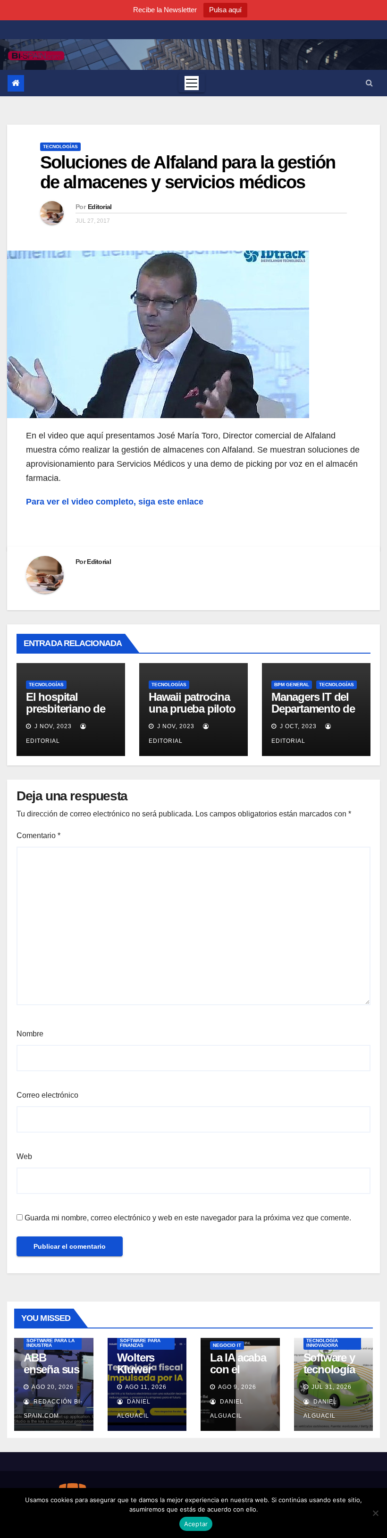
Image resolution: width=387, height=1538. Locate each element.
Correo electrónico (47, 1095)
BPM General (291, 684)
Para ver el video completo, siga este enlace (114, 501)
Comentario (38, 836)
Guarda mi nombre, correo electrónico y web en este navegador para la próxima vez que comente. (188, 1218)
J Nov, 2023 (52, 726)
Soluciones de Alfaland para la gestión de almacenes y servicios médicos (187, 172)
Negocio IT (227, 1345)
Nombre (30, 1034)
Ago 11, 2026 (146, 1387)
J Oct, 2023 (297, 726)
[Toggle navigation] (191, 83)
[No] (375, 1513)
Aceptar (196, 1524)
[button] (369, 83)
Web (24, 1156)
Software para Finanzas (140, 1343)
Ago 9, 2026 (237, 1387)
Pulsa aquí (225, 10)
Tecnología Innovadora (322, 1343)
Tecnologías (60, 146)
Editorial (100, 206)
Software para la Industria (50, 1343)
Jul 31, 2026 (331, 1387)
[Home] (16, 83)
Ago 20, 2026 (53, 1387)
